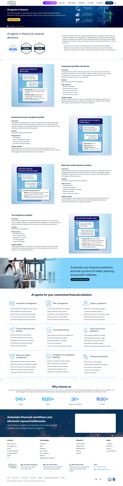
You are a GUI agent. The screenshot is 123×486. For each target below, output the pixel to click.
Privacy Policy (16, 477)
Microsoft (42, 444)
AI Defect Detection (13, 451)
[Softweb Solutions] (12, 465)
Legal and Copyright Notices (51, 477)
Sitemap (63, 477)
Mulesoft (42, 455)
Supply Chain (80, 446)
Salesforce (43, 448)
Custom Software (12, 453)
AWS (41, 446)
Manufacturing (80, 448)
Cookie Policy (25, 477)
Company (109, 444)
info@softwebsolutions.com (103, 469)
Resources (109, 446)
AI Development (12, 446)
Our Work (90, 3)
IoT (8, 458)
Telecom (78, 453)
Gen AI (9, 448)
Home (8, 477)
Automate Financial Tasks (80, 279)
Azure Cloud (43, 451)
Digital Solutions (50, 3)
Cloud (9, 455)
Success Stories (111, 451)
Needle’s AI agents (76, 75)
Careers (108, 448)
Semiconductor (80, 444)
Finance (78, 451)
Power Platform (44, 453)
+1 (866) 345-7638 (101, 467)
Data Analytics (11, 444)
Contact (109, 3)
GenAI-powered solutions (56, 390)
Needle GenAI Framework (47, 458)
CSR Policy (33, 477)
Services (12, 26)
